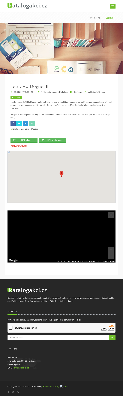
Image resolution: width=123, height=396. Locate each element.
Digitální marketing (21, 128)
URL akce (26, 140)
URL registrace (54, 140)
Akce (100, 17)
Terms (99, 261)
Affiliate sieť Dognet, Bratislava (54, 91)
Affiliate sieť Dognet (96, 91)
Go (112, 337)
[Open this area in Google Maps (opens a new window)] (13, 261)
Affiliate (17, 97)
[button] (61, 174)
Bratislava (78, 91)
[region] (62, 236)
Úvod (92, 17)
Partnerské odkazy (51, 386)
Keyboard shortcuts (63, 261)
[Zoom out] (111, 256)
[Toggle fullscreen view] (111, 215)
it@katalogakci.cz (21, 367)
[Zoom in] (111, 250)
